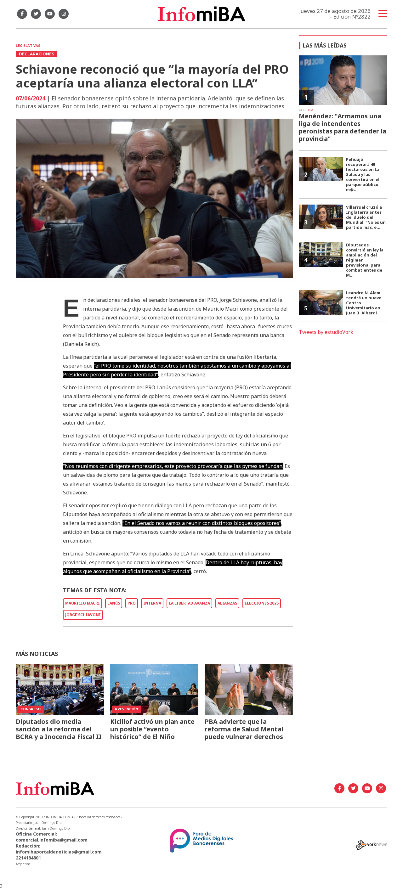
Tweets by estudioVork (326, 332)
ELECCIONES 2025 (262, 603)
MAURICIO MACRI (82, 603)
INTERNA (152, 603)
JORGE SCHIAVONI (83, 614)
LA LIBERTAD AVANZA (189, 603)
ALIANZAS (227, 603)
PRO (132, 603)
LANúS (113, 603)
